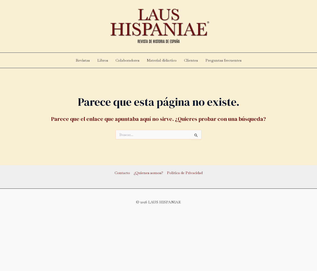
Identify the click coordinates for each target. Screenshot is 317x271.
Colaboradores (127, 60)
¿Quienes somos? (148, 172)
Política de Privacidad (185, 172)
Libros (102, 60)
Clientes (191, 60)
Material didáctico (162, 60)
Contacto (122, 172)
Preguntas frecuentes (223, 60)
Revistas (83, 60)
